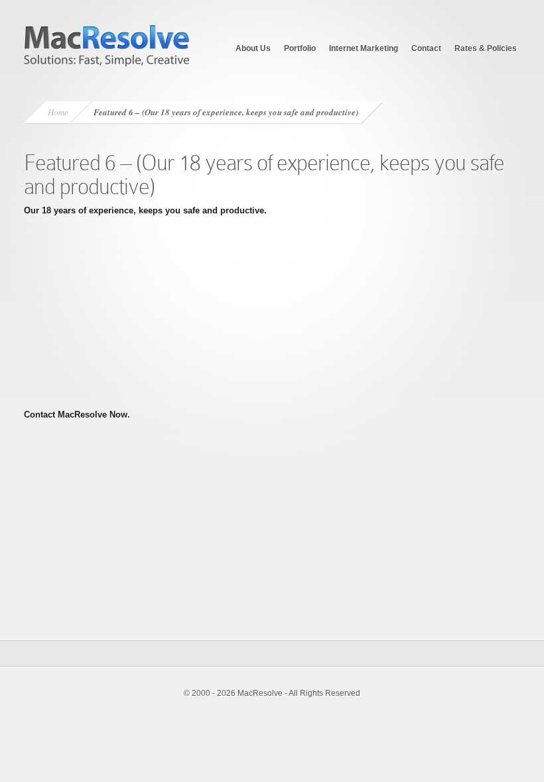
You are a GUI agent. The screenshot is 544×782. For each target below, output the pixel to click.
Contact (426, 48)
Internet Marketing (363, 48)
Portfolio (300, 48)
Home (58, 112)
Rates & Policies (485, 48)
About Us (253, 48)
